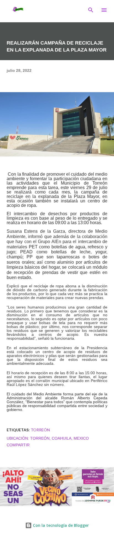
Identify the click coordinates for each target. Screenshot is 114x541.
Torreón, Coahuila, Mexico (59, 438)
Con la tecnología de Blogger (60, 525)
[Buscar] (90, 10)
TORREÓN (40, 429)
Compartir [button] (18, 445)
